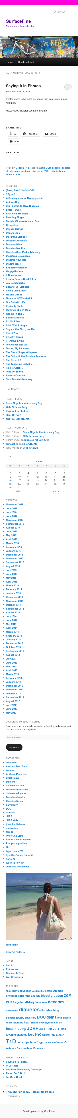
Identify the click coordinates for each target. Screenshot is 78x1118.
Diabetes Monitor (15, 248)
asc (33, 996)
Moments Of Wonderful (19, 298)
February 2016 (14, 547)
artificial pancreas (18, 996)
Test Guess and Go (16, 344)
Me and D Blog (14, 294)
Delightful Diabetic (16, 236)
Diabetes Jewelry (15, 797)
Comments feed (15, 973)
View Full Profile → (15, 952)
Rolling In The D (15, 313)
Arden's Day (12, 202)
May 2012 (11, 712)
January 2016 (13, 550)
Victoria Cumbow (15, 375)
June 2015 (11, 574)
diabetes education (16, 793)
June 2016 (11, 531)
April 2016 (11, 539)
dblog (29, 1002)
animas (10, 770)
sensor (60, 1034)
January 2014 (13, 639)
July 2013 (11, 658)
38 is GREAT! (13, 415)
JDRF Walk (12, 820)
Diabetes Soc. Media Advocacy (23, 252)
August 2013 (13, 654)
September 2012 (15, 697)
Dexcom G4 (12, 1010)
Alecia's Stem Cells (17, 766)
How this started (26, 62)
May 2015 (11, 577)
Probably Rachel (15, 306)
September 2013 (15, 651)
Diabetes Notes (14, 801)
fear (59, 1017)
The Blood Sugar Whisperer (21, 352)
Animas (58, 990)
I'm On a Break (14, 1077)
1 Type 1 (10, 194)
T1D (46, 171)
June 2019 (11, 508)
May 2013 (11, 666)
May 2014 (11, 624)
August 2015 (13, 566)
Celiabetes (12, 225)
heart (27, 1022)
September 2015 (15, 562)
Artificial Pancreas (16, 774)
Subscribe (14, 747)
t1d (27, 167)
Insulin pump (16, 1028)
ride (52, 1035)
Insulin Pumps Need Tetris (21, 279)
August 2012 (13, 701)
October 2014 (13, 604)
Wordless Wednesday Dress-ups (24, 1069)
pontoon (25, 171)
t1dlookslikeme (57, 171)
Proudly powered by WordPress (39, 1111)
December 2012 (14, 685)
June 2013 (11, 662)
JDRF (9, 816)
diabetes (65, 167)
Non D (9, 831)
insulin (59, 1022)
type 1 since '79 (14, 851)
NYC (38, 1034)
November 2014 (14, 601)
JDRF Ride (45, 1029)
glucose (67, 1017)
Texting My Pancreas (17, 348)
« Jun (18, 491)
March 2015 (12, 585)
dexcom (56, 167)
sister (40, 171)
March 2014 (12, 631)
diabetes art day (15, 785)
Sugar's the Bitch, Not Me (20, 329)
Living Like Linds (16, 290)
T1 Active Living (15, 340)
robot (33, 171)
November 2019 (14, 504)
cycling (19, 1002)
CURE (10, 1002)
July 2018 (11, 512)
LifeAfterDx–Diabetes (17, 286)
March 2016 (12, 543)
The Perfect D (13, 360)
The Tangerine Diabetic (19, 364)
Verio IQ (10, 858)
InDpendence (13, 275)
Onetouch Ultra (14, 835)
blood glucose (52, 995)
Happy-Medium (14, 271)
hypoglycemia (47, 1022)
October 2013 (13, 647)
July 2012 (11, 705)
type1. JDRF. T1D (47, 1042)
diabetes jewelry (15, 1017)
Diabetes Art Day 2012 (36, 439)
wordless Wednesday (34, 1048)
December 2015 (14, 554)
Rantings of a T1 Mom (18, 310)
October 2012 (13, 693)
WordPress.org (14, 977)
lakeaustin (15, 171)
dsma (51, 1017)
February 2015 (14, 589)
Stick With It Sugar (16, 325)
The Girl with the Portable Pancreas (26, 356)
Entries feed (12, 969)
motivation (12, 828)
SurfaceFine (18, 21)
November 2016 (14, 520)
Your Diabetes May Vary (19, 379)
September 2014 (15, 608)
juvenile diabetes (15, 824)
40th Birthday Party (16, 407)
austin (41, 167)
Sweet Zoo (12, 333)
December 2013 (14, 643)
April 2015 (11, 581)
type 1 (34, 1042)
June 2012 (11, 708)
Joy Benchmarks (15, 283)
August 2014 (13, 612)
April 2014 (11, 627)
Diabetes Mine (14, 244)
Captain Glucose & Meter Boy (22, 221)
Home (10, 62)
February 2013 (14, 678)
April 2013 (11, 670)
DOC (8, 808)
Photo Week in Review (18, 839)
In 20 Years (12, 1065)
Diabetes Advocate (16, 240)
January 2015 (13, 593)
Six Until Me (13, 321)
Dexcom (20, 167)
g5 (7, 171)
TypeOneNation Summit (19, 855)
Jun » (56, 491)
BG (38, 996)
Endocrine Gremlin (16, 267)
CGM (48, 167)
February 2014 (14, 635)
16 (10, 480)
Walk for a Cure (14, 1048)
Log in (9, 965)
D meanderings (14, 228)
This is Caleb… (14, 367)
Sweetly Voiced (14, 337)
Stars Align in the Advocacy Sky (24, 403)
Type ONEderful (15, 371)
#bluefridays (12, 990)
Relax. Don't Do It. (16, 1073)
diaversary (12, 804)
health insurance (14, 1022)
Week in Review (15, 862)
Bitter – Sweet (13, 209)
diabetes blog (49, 1010)
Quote (46, 1034)
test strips (23, 1042)
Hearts (34, 1022)
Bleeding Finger (15, 217)
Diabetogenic (13, 263)
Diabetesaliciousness (18, 256)
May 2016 (11, 535)
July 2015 (11, 570)
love (31, 1034)
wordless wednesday (17, 866)
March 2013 (12, 674)
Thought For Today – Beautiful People (30, 1092)
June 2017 (11, 516)
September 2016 (15, 523)
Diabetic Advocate (16, 259)
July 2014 (11, 616)
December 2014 (14, 597)
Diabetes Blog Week (17, 789)
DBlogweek (41, 1002)
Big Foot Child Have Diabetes (22, 206)
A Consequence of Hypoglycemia (24, 198)
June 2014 (11, 620)
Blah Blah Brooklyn (17, 213)
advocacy (11, 762)
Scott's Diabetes (15, 317)
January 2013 (13, 681)
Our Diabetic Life (15, 302)
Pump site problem (17, 843)
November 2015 (14, 558)
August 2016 (13, 527)
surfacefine (12, 443)
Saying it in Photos (23, 85)
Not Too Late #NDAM (17, 418)
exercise (10, 812)
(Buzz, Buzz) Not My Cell (20, 190)
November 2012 (14, 689)
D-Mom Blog (13, 233)
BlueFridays (12, 777)
